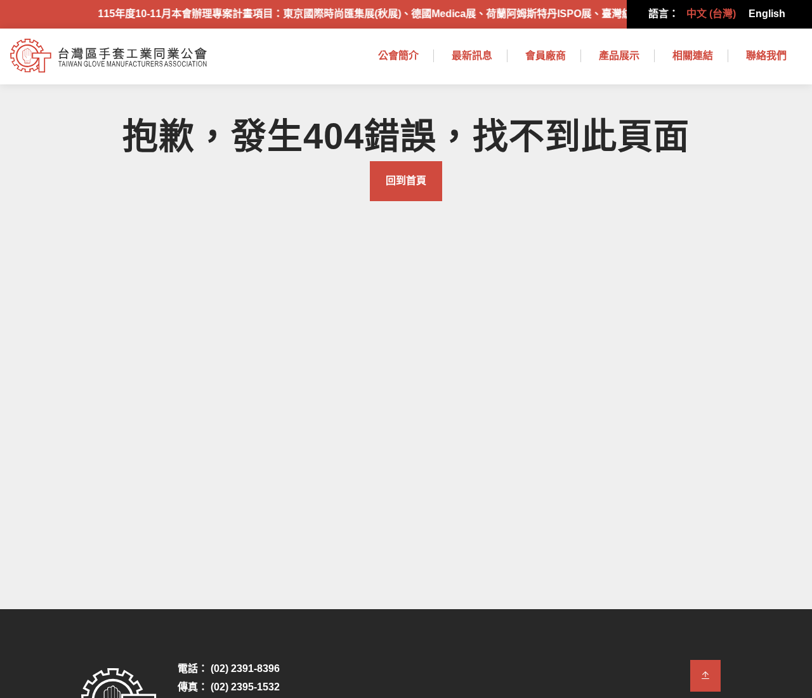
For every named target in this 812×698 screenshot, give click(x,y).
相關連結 (692, 55)
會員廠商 (545, 55)
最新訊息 (472, 55)
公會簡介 (398, 55)
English (767, 13)
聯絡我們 (766, 55)
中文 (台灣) (711, 13)
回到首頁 (406, 180)
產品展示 (619, 55)
